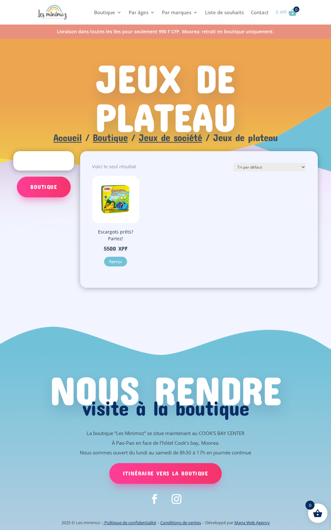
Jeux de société (170, 137)
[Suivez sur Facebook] (154, 499)
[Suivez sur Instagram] (176, 499)
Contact (260, 12)
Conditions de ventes (180, 522)
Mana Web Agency (252, 522)
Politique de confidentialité (129, 522)
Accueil (67, 137)
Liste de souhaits (224, 12)
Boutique (104, 12)
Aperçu (115, 261)
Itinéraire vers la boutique (165, 473)
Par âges (138, 12)
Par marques (176, 12)
